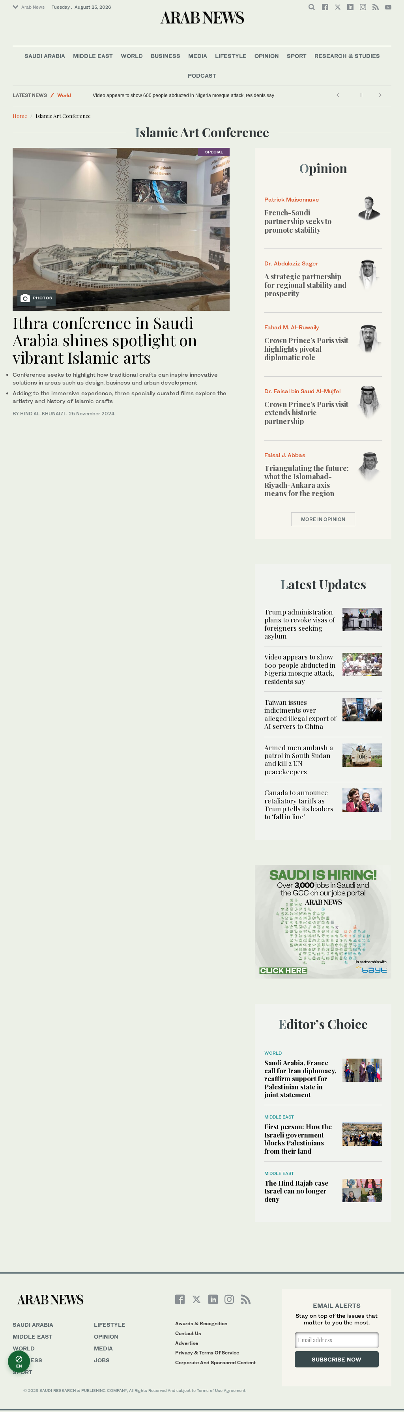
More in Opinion (323, 519)
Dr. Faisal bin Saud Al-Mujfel (302, 391)
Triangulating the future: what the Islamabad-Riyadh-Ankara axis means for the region (306, 481)
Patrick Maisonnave (291, 199)
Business (165, 55)
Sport (297, 55)
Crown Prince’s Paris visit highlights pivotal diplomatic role (306, 349)
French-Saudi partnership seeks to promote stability (297, 221)
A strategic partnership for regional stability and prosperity (305, 285)
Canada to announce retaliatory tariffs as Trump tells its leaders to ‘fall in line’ (298, 804)
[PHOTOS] (121, 228)
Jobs (102, 1360)
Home (20, 115)
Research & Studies (347, 55)
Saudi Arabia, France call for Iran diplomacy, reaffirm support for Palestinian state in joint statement (300, 1078)
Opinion (266, 55)
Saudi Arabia (44, 55)
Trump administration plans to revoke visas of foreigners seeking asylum (299, 623)
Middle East (93, 55)
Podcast (202, 75)
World (132, 55)
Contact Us (188, 1333)
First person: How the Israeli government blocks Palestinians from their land (298, 1138)
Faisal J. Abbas (284, 455)
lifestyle (109, 1324)
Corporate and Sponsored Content (215, 1362)
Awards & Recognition (201, 1323)
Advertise (186, 1343)
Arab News (33, 7)
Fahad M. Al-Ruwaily (291, 327)
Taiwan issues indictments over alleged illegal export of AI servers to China (300, 714)
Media (197, 55)
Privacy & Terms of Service (207, 1353)
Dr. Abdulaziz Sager (291, 263)
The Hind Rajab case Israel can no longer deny (296, 1191)
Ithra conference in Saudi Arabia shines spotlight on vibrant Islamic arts (105, 340)
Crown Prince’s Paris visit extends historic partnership (306, 413)
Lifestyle (231, 55)
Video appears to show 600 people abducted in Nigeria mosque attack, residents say (183, 95)
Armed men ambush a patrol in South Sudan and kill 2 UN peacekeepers (298, 759)
